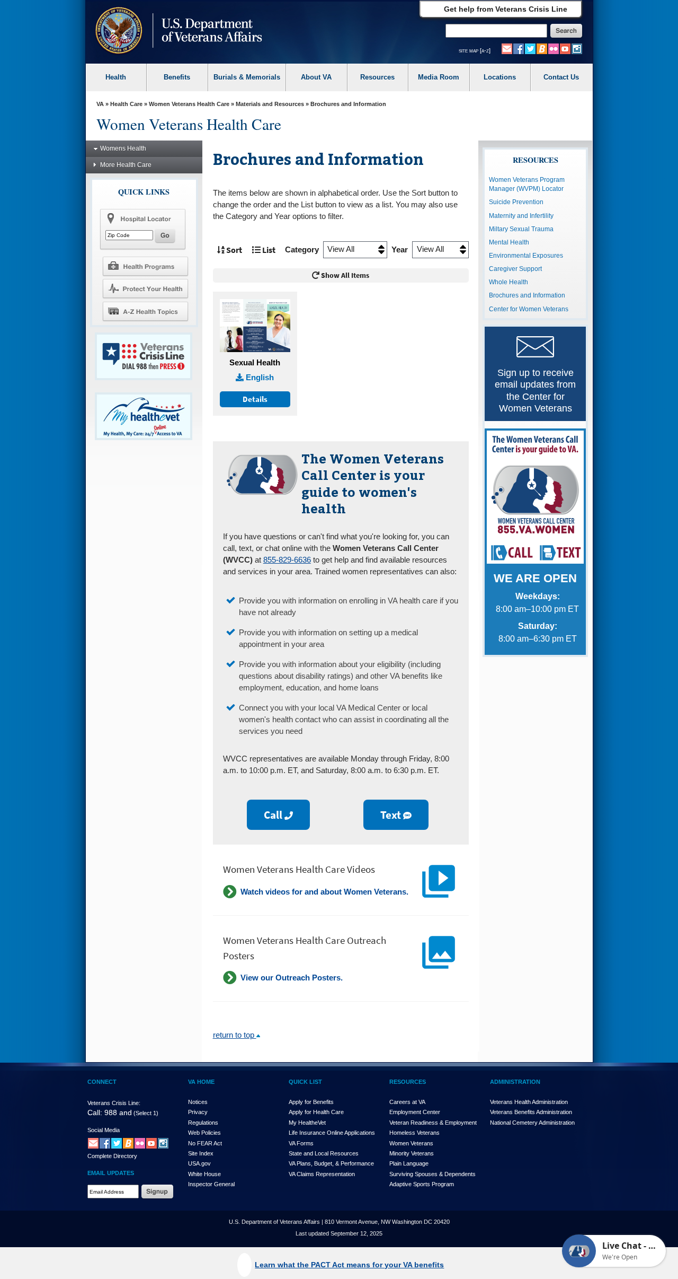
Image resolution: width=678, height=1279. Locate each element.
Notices (198, 1102)
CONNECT (102, 1082)
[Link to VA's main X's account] (116, 1143)
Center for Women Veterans (528, 309)
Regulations (203, 1122)
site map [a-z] (474, 50)
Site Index (200, 1153)
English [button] (259, 377)
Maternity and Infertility (521, 216)
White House (204, 1174)
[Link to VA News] (542, 48)
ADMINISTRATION (515, 1082)
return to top (234, 1035)
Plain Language (409, 1163)
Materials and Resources (270, 104)
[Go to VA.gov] (176, 32)
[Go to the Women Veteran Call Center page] (535, 499)
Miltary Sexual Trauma (521, 229)
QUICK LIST (305, 1082)
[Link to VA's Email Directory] (507, 48)
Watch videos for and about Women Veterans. (324, 892)
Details (255, 399)
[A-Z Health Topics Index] (145, 311)
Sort (233, 249)
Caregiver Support (515, 269)
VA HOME (201, 1082)
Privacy (198, 1112)
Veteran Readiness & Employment (433, 1122)
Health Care (126, 104)
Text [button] (391, 815)
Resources (377, 77)
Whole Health (508, 282)
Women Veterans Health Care (189, 104)
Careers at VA (407, 1102)
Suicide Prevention (516, 202)
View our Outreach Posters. (291, 978)
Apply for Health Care (316, 1112)
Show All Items (344, 275)
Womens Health (123, 148)
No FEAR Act (205, 1143)
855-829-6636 (287, 560)
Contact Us (561, 77)
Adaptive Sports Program (421, 1184)
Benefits (177, 77)
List (268, 249)
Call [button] (274, 815)
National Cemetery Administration (532, 1122)
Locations (500, 77)
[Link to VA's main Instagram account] (577, 48)
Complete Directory (112, 1156)
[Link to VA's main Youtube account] (565, 48)
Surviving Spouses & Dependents (432, 1174)
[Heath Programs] (145, 265)
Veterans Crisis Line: (113, 1103)
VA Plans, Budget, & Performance (331, 1163)
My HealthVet (307, 1122)
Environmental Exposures (526, 255)
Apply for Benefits (311, 1102)
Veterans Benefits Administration (531, 1112)
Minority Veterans (411, 1153)
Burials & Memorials (246, 77)
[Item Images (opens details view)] (255, 326)
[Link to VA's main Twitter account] (530, 48)
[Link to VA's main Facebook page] (518, 48)
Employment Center (414, 1112)
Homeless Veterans (414, 1132)
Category (302, 250)
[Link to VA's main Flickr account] (553, 48)
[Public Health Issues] (145, 288)
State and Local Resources (324, 1153)
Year (399, 250)
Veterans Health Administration (529, 1102)
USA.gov (199, 1163)
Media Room (438, 77)
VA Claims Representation (322, 1174)
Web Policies (204, 1132)
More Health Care (125, 165)
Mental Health (509, 242)
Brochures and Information (527, 295)
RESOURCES (407, 1082)
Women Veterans (411, 1143)
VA (100, 104)
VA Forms (301, 1143)
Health (115, 77)
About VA (316, 77)
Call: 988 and (109, 1112)
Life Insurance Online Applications (332, 1132)
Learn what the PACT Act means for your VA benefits (349, 1264)
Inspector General (211, 1184)
